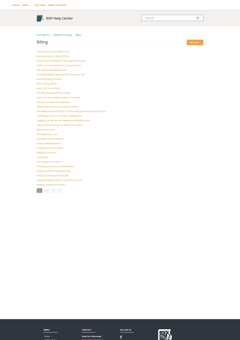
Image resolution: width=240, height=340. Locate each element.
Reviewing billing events (47, 134)
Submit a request (57, 5)
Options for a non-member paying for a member (58, 97)
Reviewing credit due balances (50, 138)
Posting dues (42, 157)
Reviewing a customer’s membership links (55, 166)
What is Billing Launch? (47, 83)
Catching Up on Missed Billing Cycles (53, 51)
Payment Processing (62, 35)
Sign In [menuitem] (16, 5)
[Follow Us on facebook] (121, 337)
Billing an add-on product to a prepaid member (58, 106)
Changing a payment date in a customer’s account (59, 180)
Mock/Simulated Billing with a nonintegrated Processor (61, 60)
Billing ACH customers (47, 152)
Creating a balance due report (50, 148)
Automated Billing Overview (49, 79)
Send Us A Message (91, 336)
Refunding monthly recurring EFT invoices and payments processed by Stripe (71, 111)
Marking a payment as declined (51, 184)
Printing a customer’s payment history (54, 171)
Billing (78, 35)
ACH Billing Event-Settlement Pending (53, 93)
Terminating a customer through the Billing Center (59, 115)
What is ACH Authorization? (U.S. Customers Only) (59, 65)
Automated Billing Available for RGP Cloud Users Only (61, 74)
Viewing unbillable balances (49, 143)
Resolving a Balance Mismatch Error (53, 56)
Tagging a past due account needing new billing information (63, 120)
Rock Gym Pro (43, 35)
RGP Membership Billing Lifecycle (52, 70)
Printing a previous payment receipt (52, 175)
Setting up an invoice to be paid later (53, 102)
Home (47, 336)
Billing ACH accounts (46, 129)
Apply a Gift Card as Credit (48, 88)
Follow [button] (194, 42)
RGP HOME (40, 5)
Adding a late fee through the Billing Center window (60, 125)
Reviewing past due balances (49, 161)
